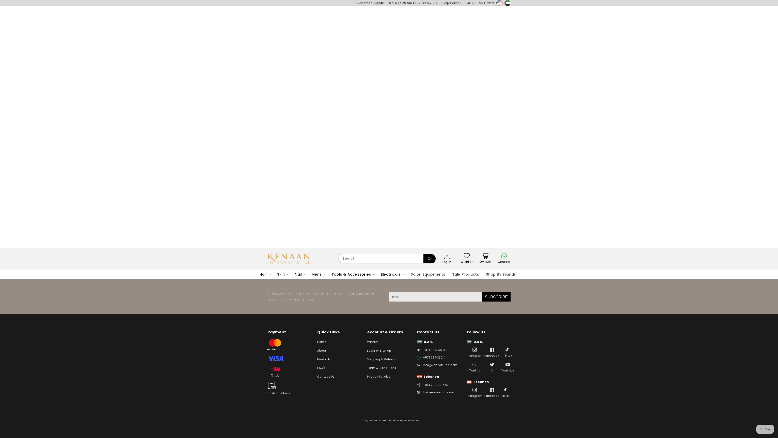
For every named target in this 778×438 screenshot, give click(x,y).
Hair (263, 274)
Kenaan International (382, 420)
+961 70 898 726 (435, 385)
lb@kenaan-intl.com (438, 392)
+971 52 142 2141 (426, 3)
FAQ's (470, 3)
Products (324, 359)
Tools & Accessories (351, 274)
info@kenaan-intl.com (440, 365)
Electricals (391, 274)
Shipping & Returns (381, 359)
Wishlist (467, 262)
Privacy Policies (378, 377)
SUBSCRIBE (496, 297)
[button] (265, 274)
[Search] (429, 258)
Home (321, 342)
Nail (298, 274)
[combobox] (387, 258)
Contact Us (325, 377)
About (321, 351)
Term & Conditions (381, 368)
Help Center (451, 3)
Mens (317, 274)
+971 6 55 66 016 (399, 3)
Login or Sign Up (379, 351)
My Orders (486, 3)
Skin (281, 274)
